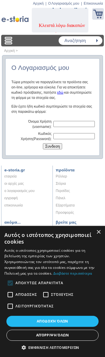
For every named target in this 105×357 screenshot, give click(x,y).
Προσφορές (65, 213)
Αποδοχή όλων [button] (52, 321)
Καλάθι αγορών (98, 14)
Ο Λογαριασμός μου (63, 3)
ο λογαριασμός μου (19, 191)
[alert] (52, 291)
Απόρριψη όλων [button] (52, 335)
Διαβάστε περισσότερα (72, 273)
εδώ (60, 92)
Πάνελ (60, 198)
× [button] (98, 232)
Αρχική (38, 3)
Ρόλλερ (61, 176)
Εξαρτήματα (65, 205)
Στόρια (61, 184)
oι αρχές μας (14, 184)
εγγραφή (11, 198)
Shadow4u (15, 17)
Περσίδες (63, 191)
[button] (52, 347)
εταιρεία (10, 176)
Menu (8, 40)
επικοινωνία (13, 205)
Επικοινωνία (93, 3)
